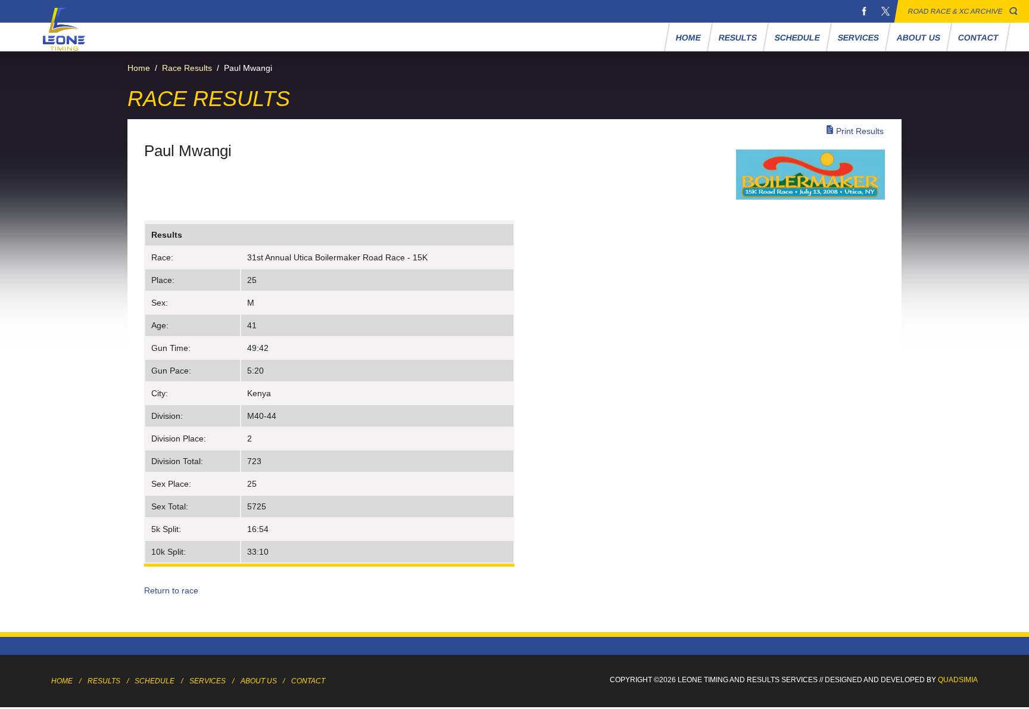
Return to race (171, 590)
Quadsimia (958, 680)
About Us (918, 37)
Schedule (797, 37)
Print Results (860, 131)
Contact (979, 37)
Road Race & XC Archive (955, 11)
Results (738, 37)
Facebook (864, 11)
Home (688, 37)
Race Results (187, 68)
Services (858, 37)
